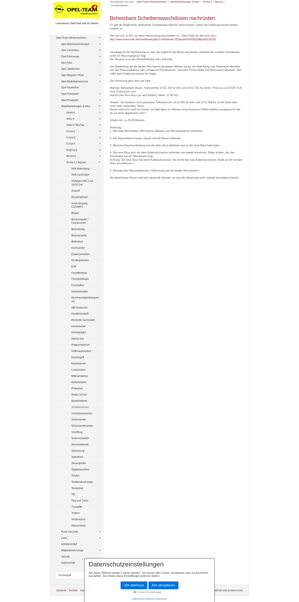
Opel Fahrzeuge (70, 56)
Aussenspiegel (79, 197)
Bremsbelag (78, 229)
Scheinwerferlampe (82, 425)
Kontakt (73, 590)
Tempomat (77, 488)
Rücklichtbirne (79, 400)
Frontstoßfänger (80, 279)
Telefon (75, 475)
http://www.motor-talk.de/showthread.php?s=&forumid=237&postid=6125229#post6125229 (163, 39)
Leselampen (78, 369)
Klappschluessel (80, 344)
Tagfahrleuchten (80, 469)
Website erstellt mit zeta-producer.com (222, 590)
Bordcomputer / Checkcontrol (79, 221)
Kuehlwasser (78, 363)
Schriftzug (76, 432)
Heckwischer (78, 326)
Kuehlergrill (77, 357)
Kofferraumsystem (81, 351)
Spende (65, 556)
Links (64, 538)
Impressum (161, 599)
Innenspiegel (78, 332)
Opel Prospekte (69, 100)
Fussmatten (77, 285)
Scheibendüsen (80, 407)
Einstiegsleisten (80, 260)
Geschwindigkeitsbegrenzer (85, 299)
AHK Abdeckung (80, 168)
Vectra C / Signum (76, 162)
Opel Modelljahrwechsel (74, 81)
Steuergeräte (78, 463)
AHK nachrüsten (80, 174)
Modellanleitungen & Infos (75, 106)
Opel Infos (66, 62)
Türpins (75, 513)
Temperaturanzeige (82, 482)
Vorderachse (78, 519)
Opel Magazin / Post (72, 75)
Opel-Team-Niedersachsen (71, 37)
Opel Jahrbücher (70, 68)
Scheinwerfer (78, 419)
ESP (73, 266)
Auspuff (75, 190)
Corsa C (70, 131)
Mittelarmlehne (79, 376)
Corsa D (70, 137)
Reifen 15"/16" (79, 394)
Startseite (61, 590)
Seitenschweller (80, 438)
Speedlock (77, 457)
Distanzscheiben (80, 254)
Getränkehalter (79, 291)
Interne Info (77, 338)
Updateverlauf (69, 544)
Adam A (70, 112)
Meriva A (71, 156)
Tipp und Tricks (79, 500)
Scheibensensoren (81, 413)
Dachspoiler (78, 247)
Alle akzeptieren (163, 585)
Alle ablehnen (134, 585)
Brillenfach (77, 241)
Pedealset (77, 388)
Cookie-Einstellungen (149, 592)
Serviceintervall (79, 444)
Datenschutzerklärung (143, 599)
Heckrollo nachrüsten (83, 320)
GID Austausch (79, 307)
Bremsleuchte (79, 235)
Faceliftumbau (79, 272)
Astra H (70, 118)
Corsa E (70, 143)
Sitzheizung (77, 450)
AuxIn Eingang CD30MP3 (79, 205)
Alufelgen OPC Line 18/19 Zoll (82, 183)
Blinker (75, 213)
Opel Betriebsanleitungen (75, 44)
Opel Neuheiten (70, 87)
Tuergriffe (76, 506)
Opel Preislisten (70, 93)
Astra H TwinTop (75, 125)
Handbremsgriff (79, 313)
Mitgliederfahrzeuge (72, 550)
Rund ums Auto (69, 531)
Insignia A (71, 150)
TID (73, 494)
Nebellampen (78, 382)
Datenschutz (68, 562)
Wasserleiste (78, 525)
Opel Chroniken (70, 50)
